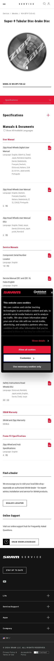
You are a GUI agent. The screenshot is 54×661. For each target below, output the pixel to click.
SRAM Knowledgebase (24, 542)
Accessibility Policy (26, 653)
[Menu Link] (4, 4)
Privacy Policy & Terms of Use (10, 653)
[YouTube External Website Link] (4, 582)
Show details (38, 341)
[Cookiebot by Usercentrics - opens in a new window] (34, 292)
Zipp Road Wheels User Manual (16, 197)
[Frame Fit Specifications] (49, 446)
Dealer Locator (15, 503)
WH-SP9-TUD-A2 (28, 13)
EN (6, 638)
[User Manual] (49, 149)
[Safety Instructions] (49, 385)
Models (15, 13)
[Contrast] (36, 652)
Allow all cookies (27, 349)
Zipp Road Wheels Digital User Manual (17, 160)
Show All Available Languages (19, 130)
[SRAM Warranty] (49, 422)
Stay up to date (14, 570)
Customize (25, 358)
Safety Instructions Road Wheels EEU (15, 391)
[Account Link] (49, 4)
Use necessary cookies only (27, 366)
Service (27, 4)
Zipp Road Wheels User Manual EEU (16, 226)
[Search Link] (44, 4)
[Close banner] (52, 292)
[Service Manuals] (49, 257)
